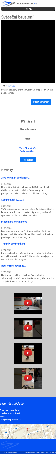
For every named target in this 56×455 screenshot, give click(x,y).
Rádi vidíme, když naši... (13, 265)
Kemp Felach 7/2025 (12, 199)
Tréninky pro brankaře (13, 243)
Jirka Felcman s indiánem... (15, 177)
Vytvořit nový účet (28, 148)
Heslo (28, 139)
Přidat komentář (41, 102)
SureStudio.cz (34, 452)
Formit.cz (53, 452)
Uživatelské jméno (28, 129)
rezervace (10, 86)
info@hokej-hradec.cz (10, 419)
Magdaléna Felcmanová (14, 221)
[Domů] (20, 3)
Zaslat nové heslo (28, 151)
